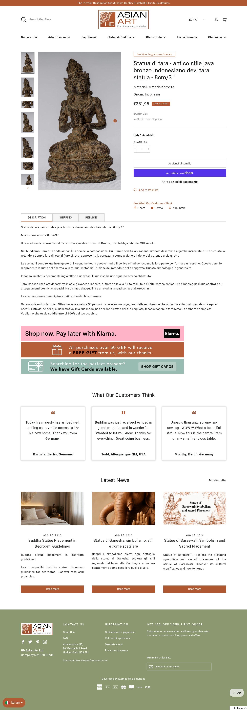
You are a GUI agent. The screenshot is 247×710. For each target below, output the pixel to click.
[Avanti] (115, 121)
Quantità (140, 142)
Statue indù (154, 37)
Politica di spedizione (118, 638)
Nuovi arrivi (29, 37)
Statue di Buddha (119, 37)
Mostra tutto (217, 480)
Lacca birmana (187, 37)
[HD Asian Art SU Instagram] (45, 642)
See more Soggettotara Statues (154, 54)
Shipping (65, 217)
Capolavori (88, 37)
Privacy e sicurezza (116, 650)
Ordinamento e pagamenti (120, 632)
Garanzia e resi (114, 644)
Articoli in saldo (59, 37)
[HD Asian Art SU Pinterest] (38, 642)
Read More (52, 589)
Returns (91, 217)
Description (37, 217)
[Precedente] (43, 121)
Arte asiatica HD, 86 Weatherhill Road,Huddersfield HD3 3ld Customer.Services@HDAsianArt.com (81, 652)
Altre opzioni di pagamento (180, 181)
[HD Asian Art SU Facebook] (23, 642)
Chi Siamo (215, 37)
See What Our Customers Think (153, 203)
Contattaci (69, 632)
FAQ (65, 638)
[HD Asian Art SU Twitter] (30, 642)
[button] (146, 190)
